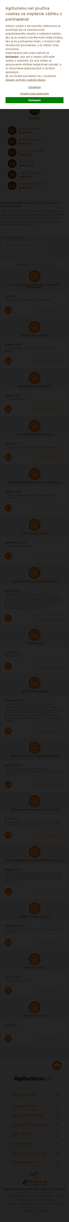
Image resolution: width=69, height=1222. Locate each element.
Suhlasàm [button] (34, 100)
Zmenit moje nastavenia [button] (34, 93)
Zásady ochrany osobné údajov (26, 79)
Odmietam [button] (34, 87)
